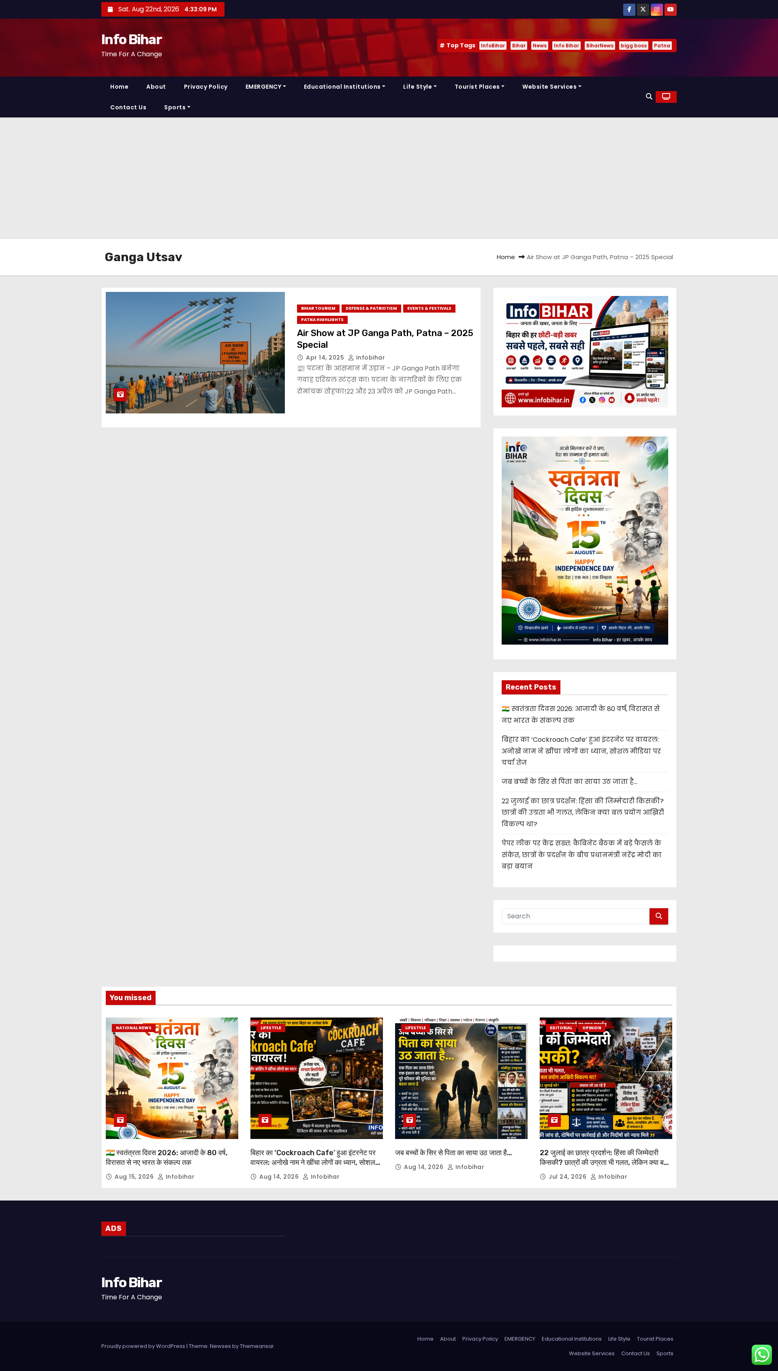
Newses (220, 1346)
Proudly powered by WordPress (143, 1346)
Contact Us (128, 107)
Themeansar (257, 1346)
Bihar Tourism (318, 308)
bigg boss (634, 45)
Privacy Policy (206, 87)
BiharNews (599, 45)
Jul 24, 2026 (568, 1177)
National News (134, 1028)
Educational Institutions (342, 87)
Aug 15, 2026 (135, 1177)
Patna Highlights (322, 320)
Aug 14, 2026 (280, 1177)
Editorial (561, 1028)
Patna (662, 45)
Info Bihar (131, 39)
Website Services (549, 87)
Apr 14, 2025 (326, 357)
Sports (175, 107)
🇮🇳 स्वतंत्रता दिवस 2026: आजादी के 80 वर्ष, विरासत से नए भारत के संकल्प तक (167, 1157)
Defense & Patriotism (371, 308)
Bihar (519, 45)
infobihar (369, 357)
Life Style (417, 87)
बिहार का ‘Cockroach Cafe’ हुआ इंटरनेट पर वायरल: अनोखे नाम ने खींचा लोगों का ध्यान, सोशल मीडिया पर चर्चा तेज (581, 751)
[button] (649, 96)
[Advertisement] (389, 178)
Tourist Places (477, 87)
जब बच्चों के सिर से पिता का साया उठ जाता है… (569, 781)
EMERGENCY (264, 87)
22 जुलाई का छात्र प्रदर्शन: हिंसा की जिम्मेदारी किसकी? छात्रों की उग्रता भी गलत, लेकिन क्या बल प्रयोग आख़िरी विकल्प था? (583, 812)
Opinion (591, 1028)
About (156, 87)
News (540, 45)
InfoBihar (493, 45)
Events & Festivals (429, 308)
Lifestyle (271, 1028)
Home (119, 87)
